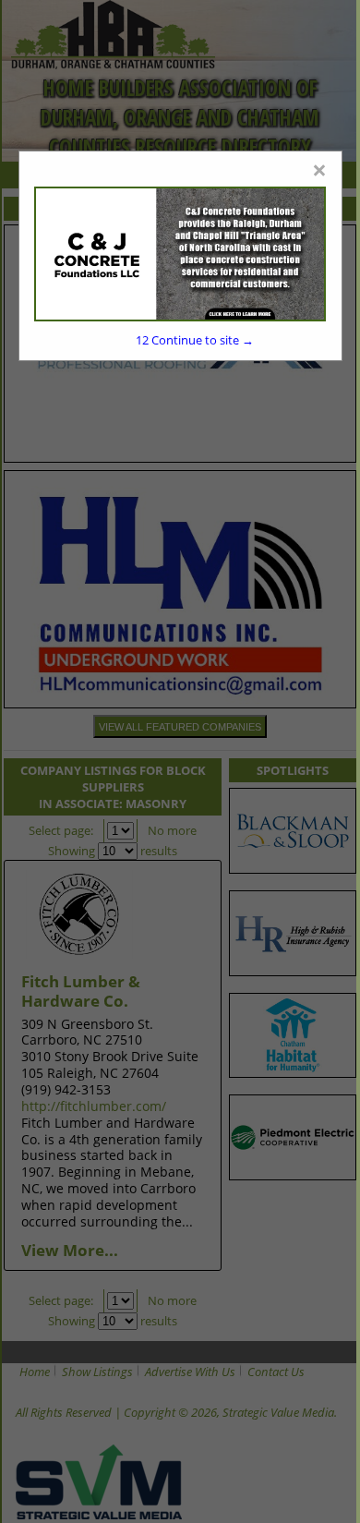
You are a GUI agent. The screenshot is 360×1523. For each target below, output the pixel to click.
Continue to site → (195, 340)
